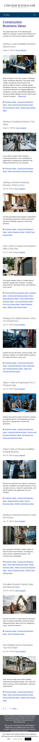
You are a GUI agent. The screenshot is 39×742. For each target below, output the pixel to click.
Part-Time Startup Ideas (11, 304)
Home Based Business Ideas (18, 565)
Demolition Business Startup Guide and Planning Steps (18, 585)
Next (15, 708)
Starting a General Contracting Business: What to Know (16, 183)
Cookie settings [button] (17, 739)
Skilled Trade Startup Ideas (17, 307)
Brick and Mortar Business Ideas (17, 293)
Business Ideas (10, 102)
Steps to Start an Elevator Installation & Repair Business (19, 450)
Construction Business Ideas (18, 296)
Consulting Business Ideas (17, 366)
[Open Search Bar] (34, 14)
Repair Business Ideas (16, 501)
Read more (22, 96)
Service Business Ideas (11, 108)
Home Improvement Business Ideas (20, 105)
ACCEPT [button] (28, 739)
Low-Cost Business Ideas (24, 301)
